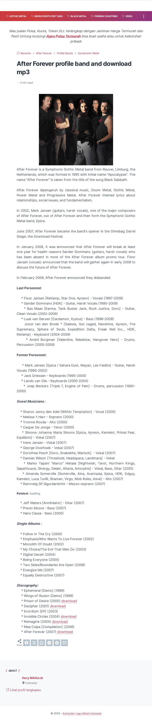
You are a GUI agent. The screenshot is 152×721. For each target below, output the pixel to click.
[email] (64, 642)
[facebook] (26, 642)
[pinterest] (57, 642)
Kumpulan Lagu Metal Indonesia (82, 713)
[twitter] (34, 642)
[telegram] (49, 642)
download (69, 601)
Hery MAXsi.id (32, 678)
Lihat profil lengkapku (25, 690)
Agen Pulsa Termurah (63, 36)
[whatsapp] (41, 642)
